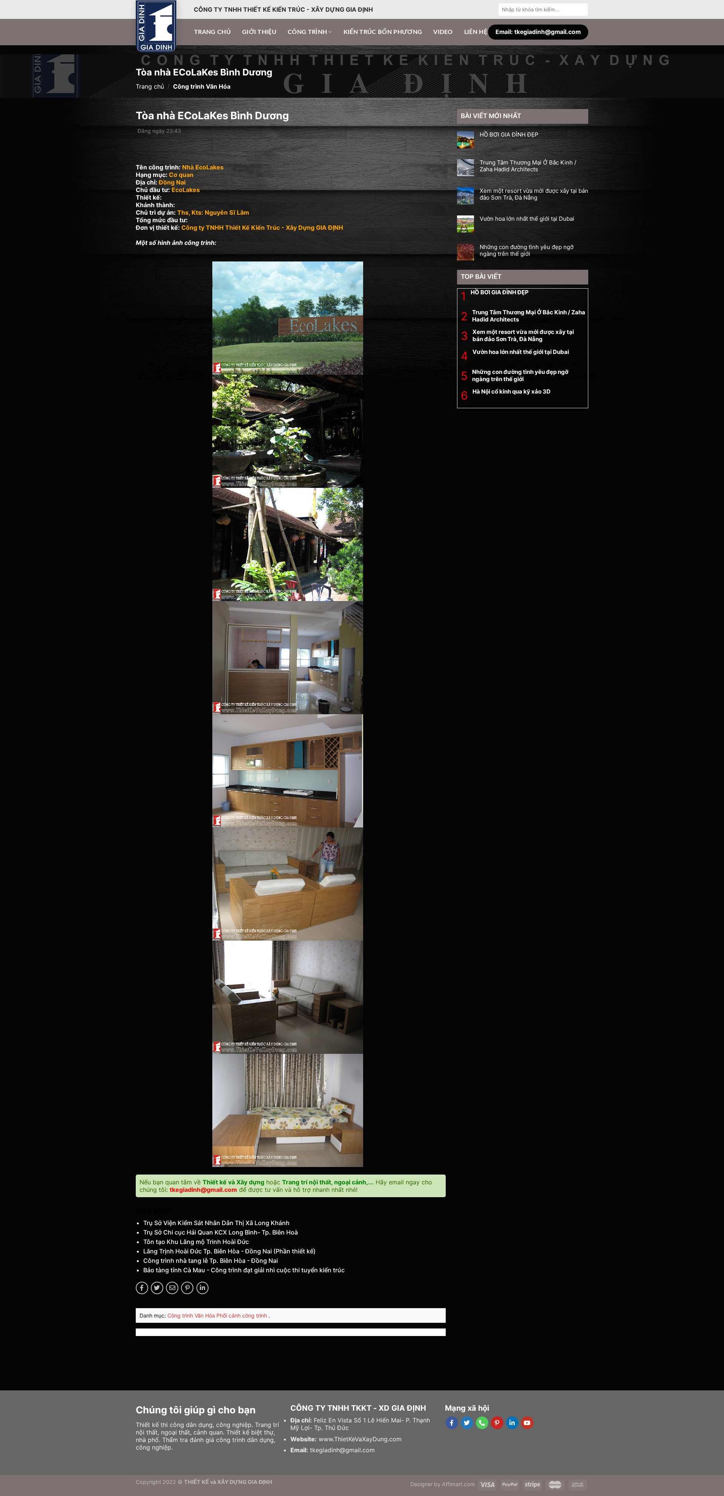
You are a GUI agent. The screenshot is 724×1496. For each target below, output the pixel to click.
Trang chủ (212, 32)
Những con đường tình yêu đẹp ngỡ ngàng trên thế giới (527, 250)
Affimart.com (458, 1484)
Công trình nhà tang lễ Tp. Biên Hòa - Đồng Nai (210, 1260)
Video (443, 32)
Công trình (307, 32)
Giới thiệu (259, 32)
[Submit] (581, 9)
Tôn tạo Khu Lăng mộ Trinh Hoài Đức (196, 1241)
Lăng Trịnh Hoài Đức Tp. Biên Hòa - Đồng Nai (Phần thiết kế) (229, 1251)
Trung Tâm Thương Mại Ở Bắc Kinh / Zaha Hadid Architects (528, 166)
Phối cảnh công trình (242, 1315)
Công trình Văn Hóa (191, 1315)
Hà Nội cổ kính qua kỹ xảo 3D (511, 391)
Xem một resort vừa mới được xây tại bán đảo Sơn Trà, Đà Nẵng (534, 194)
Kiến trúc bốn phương (383, 32)
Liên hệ (475, 32)
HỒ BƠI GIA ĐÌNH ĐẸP (509, 134)
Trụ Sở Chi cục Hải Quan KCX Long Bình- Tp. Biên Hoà (220, 1232)
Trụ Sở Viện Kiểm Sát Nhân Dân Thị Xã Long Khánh (216, 1223)
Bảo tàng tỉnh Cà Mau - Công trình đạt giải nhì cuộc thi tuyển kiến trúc (244, 1270)
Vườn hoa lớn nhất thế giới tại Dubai (527, 218)
